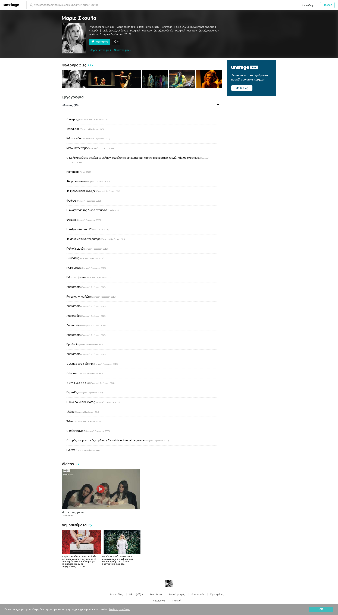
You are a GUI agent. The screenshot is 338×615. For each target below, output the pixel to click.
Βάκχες (83, 450)
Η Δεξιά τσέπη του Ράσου (88, 229)
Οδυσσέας (85, 258)
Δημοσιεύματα (76, 525)
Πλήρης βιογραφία (99, 50)
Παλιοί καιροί (87, 248)
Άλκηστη (84, 421)
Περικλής (85, 392)
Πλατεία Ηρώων (89, 277)
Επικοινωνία (198, 594)
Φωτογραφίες (122, 50)
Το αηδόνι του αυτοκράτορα (96, 239)
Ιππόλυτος (85, 129)
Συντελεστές (156, 594)
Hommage (79, 171)
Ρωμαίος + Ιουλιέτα (91, 296)
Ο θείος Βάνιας (88, 431)
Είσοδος (327, 5)
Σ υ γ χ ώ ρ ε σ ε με (90, 383)
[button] (308, 5)
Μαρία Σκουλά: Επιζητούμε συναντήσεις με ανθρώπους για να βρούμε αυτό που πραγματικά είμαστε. (117, 560)
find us (175, 601)
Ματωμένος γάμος (90, 148)
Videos (69, 464)
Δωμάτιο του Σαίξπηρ (92, 363)
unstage (159, 601)
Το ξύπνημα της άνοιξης (93, 191)
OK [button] (321, 609)
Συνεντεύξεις (116, 594)
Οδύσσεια (85, 373)
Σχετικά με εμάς (177, 594)
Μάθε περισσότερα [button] (119, 609)
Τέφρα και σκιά (88, 181)
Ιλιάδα (83, 411)
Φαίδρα (84, 200)
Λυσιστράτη (86, 287)
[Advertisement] (253, 129)
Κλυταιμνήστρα (88, 138)
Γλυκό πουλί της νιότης (93, 402)
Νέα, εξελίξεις (136, 594)
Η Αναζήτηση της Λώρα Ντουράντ (93, 210)
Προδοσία (85, 344)
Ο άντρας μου (87, 119)
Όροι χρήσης (217, 594)
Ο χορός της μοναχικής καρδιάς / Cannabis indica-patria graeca (118, 440)
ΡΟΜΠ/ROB (86, 267)
